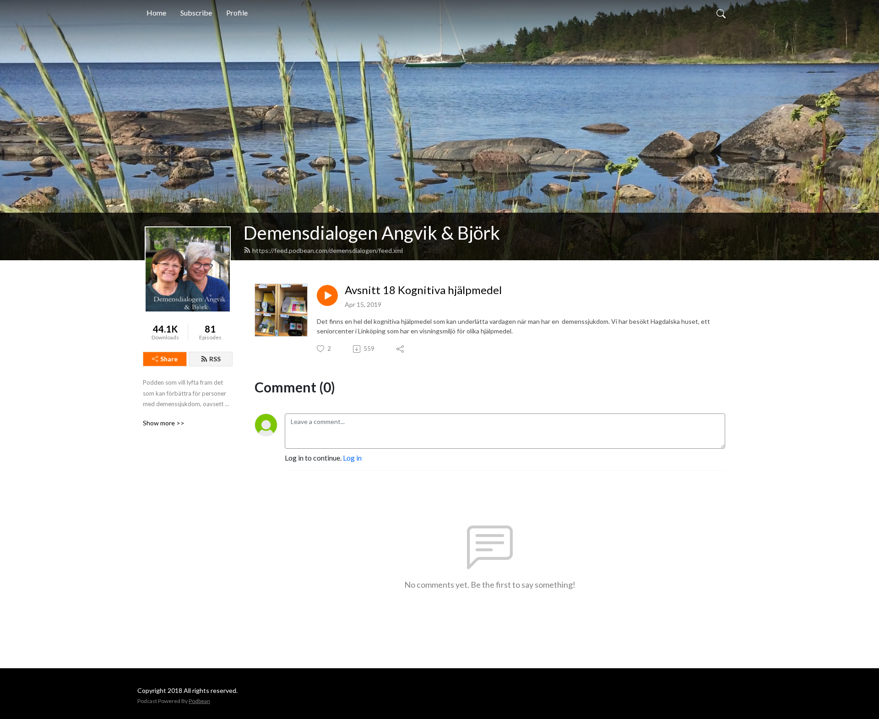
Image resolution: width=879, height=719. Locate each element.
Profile (237, 12)
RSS (215, 359)
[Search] (721, 13)
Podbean (199, 701)
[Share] (401, 349)
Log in (352, 457)
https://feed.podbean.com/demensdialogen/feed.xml (327, 250)
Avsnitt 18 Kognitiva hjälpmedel (423, 290)
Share (169, 359)
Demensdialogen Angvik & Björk (372, 233)
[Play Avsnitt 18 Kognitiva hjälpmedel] (327, 295)
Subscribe (196, 12)
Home (156, 12)
